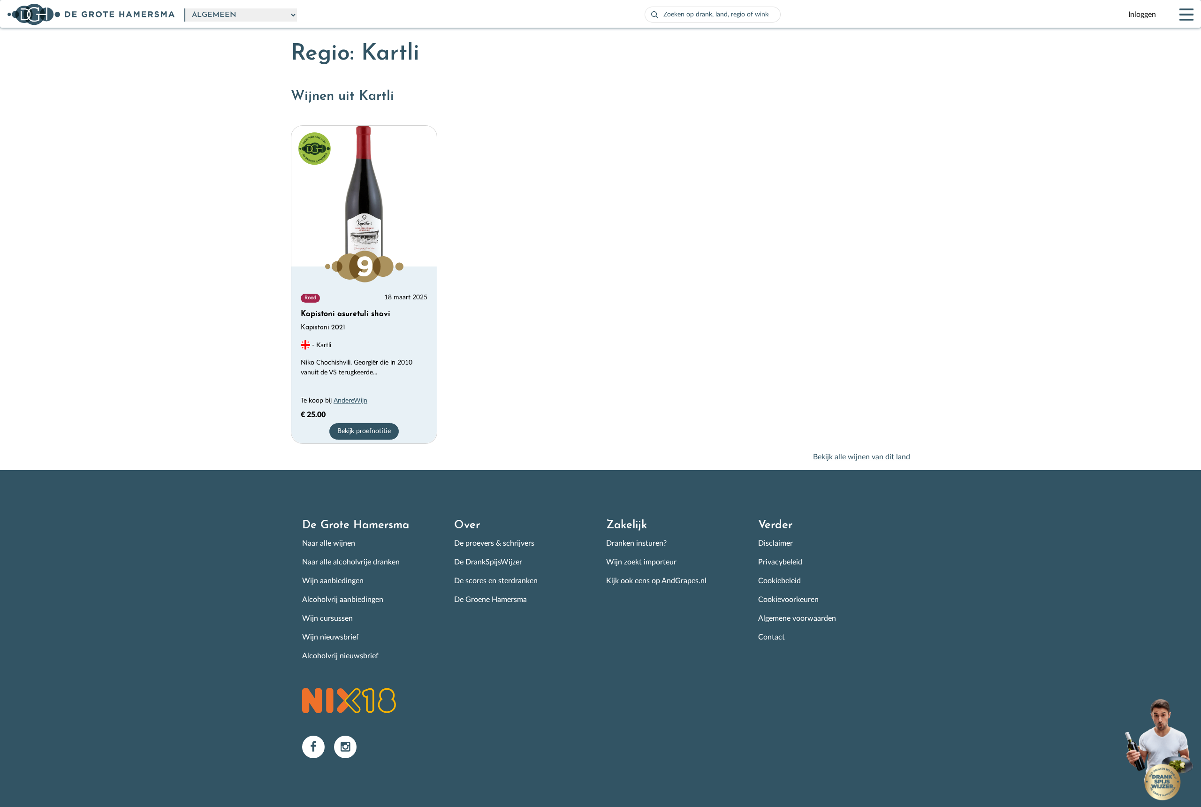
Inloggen (1142, 14)
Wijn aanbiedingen (333, 581)
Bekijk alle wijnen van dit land (861, 457)
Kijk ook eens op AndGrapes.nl (656, 581)
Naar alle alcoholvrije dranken (351, 562)
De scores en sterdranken (496, 581)
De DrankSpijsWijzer (488, 562)
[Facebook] (318, 746)
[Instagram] (349, 746)
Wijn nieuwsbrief (330, 637)
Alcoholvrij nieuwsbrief (340, 656)
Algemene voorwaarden (797, 618)
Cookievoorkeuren (788, 599)
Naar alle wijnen (328, 543)
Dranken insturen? (636, 543)
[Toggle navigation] (1178, 14)
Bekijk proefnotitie (364, 431)
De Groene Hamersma (490, 599)
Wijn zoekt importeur (641, 562)
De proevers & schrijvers (494, 543)
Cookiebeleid (779, 581)
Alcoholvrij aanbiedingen (342, 599)
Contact (771, 637)
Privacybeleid (780, 562)
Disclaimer (775, 543)
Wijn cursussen (327, 618)
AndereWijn (350, 400)
